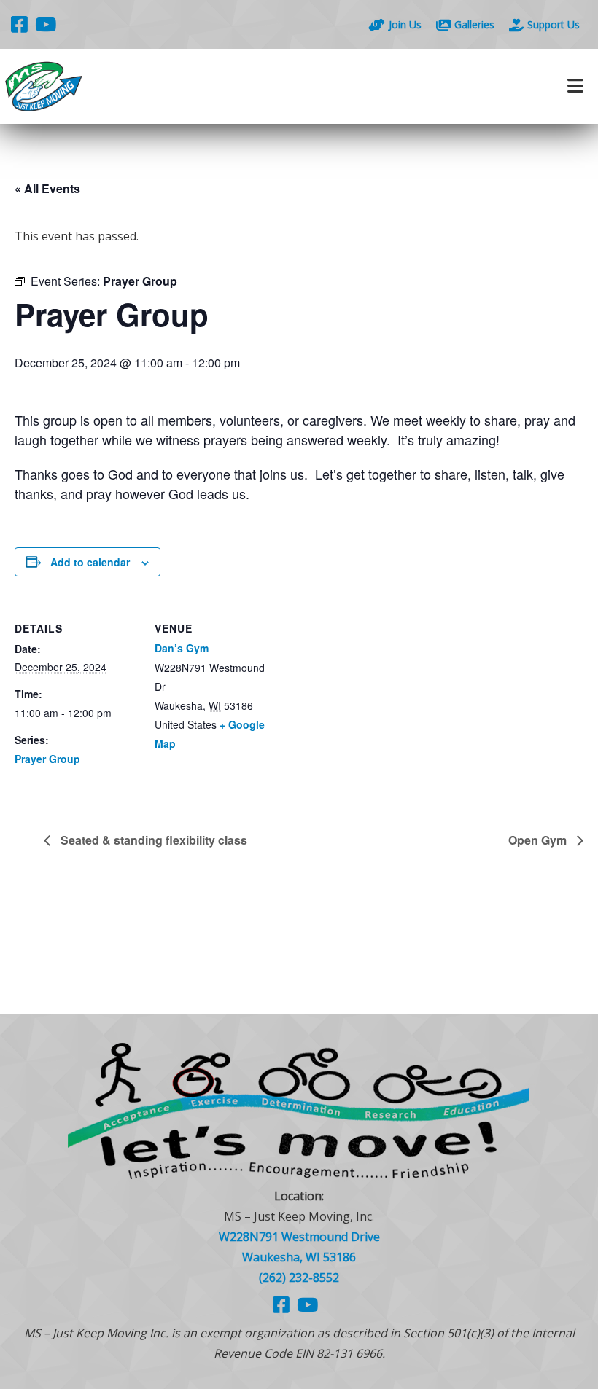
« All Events (47, 188)
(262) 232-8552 (299, 1277)
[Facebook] (19, 24)
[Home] (149, 86)
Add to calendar (90, 562)
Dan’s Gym (182, 648)
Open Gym (539, 840)
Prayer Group (47, 758)
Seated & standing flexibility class (152, 840)
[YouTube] (45, 24)
